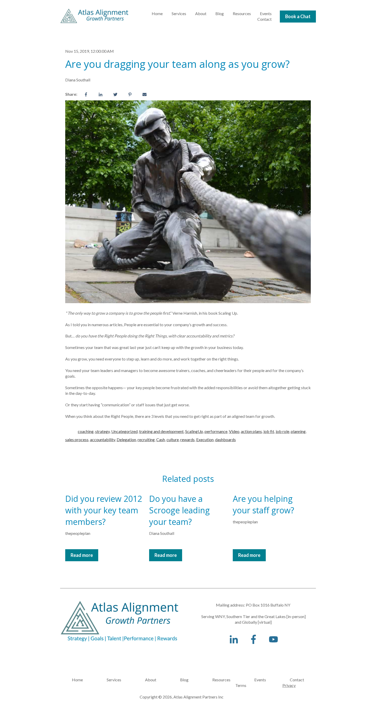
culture (173, 439)
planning (298, 431)
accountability (102, 439)
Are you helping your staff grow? (263, 504)
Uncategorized (124, 431)
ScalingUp (194, 431)
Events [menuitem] (260, 679)
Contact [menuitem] (297, 679)
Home (157, 13)
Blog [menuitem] (184, 679)
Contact (264, 19)
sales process (77, 439)
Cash (160, 439)
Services (179, 13)
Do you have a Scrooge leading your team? (179, 510)
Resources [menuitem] (221, 679)
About (200, 13)
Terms (229, 685)
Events (266, 13)
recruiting (146, 439)
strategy (102, 431)
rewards (187, 439)
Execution (205, 439)
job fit (268, 431)
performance (216, 431)
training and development (161, 431)
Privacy (289, 685)
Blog (219, 13)
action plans (251, 431)
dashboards (225, 439)
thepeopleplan (77, 533)
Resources (242, 13)
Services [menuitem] (114, 679)
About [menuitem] (150, 679)
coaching (86, 431)
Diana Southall (77, 79)
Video (234, 431)
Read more (82, 555)
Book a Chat (298, 16)
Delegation (126, 439)
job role (282, 431)
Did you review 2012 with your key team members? (103, 510)
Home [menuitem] (77, 679)
